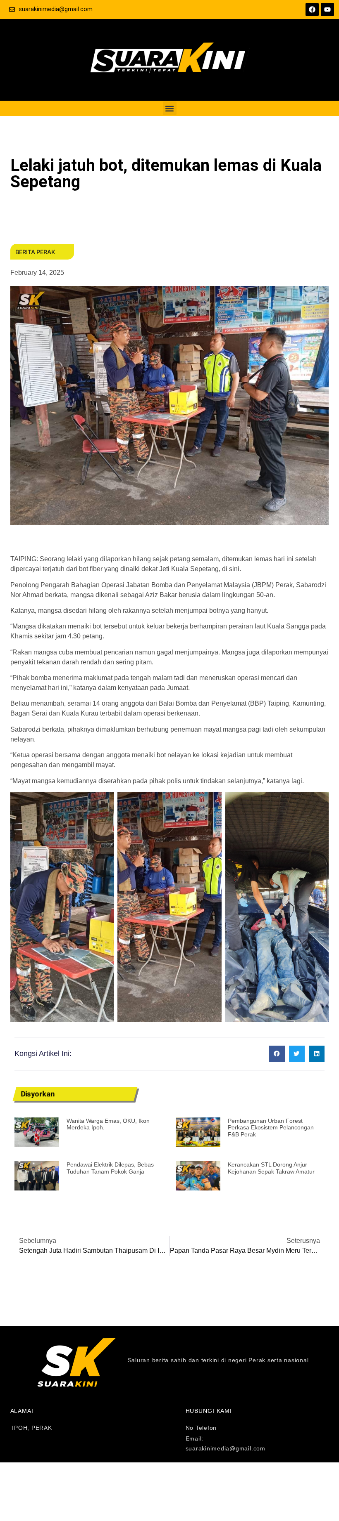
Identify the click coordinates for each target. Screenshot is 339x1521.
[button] (170, 108)
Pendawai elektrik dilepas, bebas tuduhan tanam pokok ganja (110, 1168)
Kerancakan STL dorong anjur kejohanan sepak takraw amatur (271, 1168)
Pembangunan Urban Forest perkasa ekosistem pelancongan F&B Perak (271, 1127)
